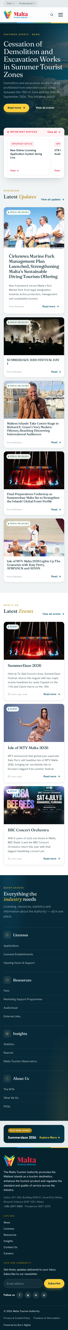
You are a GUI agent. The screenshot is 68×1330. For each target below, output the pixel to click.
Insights (8, 1241)
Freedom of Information (47, 1318)
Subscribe (54, 1283)
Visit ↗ (10, 3)
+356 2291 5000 (13, 1206)
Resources (10, 1235)
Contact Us (10, 1247)
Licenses (9, 1228)
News (7, 1222)
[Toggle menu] (60, 15)
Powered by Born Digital (17, 1325)
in (36, 1295)
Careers (8, 1253)
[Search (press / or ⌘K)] (51, 14)
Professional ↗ (27, 3)
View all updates (52, 199)
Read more (16, 108)
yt (44, 1295)
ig (28, 1295)
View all (54, 132)
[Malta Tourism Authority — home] (16, 15)
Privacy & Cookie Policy (17, 1318)
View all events (45, 108)
